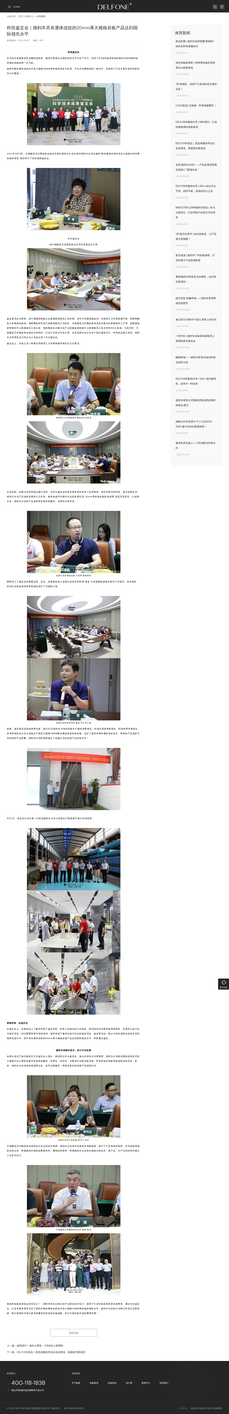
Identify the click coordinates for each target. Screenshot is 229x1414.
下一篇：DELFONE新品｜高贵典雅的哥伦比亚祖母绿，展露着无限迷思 (46, 1352)
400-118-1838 (28, 1383)
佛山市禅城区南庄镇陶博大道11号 (27, 1390)
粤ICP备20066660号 (74, 1408)
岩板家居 (94, 1383)
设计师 (129, 1383)
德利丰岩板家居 (214, 1408)
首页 (20, 16)
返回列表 (73, 1333)
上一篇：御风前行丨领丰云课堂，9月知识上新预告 (35, 1345)
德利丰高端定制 (198, 1408)
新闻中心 (29, 16)
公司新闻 (40, 16)
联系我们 (164, 1383)
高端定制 (112, 1383)
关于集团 (76, 1383)
